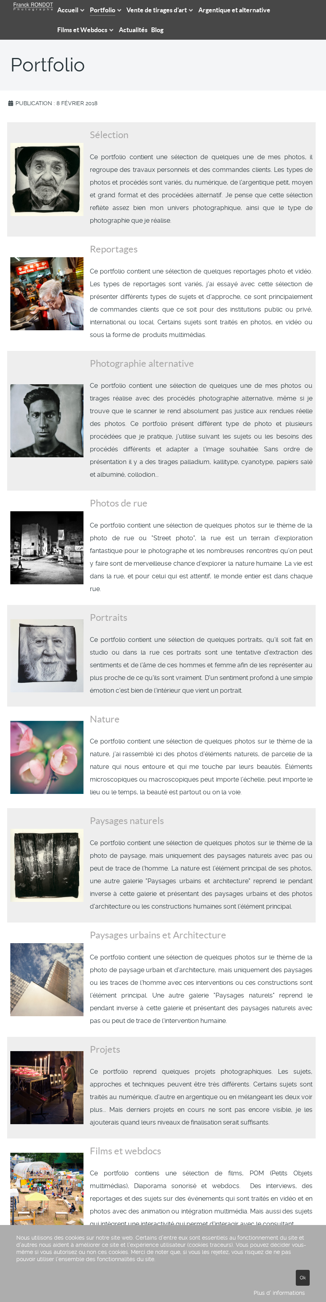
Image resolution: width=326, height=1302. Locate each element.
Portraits (108, 617)
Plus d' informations (279, 1293)
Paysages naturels (127, 820)
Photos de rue (118, 503)
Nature (105, 719)
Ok (303, 1278)
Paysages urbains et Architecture (158, 935)
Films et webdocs (125, 1151)
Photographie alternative (142, 363)
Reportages (114, 249)
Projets (105, 1049)
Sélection (109, 134)
